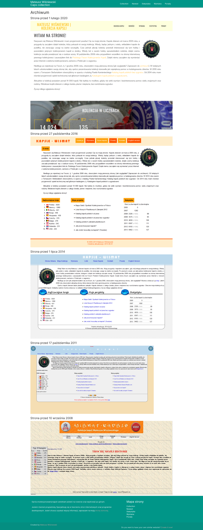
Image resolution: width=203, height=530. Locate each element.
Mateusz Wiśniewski (48, 525)
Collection (124, 4)
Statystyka (146, 4)
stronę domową (101, 510)
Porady (168, 4)
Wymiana (157, 4)
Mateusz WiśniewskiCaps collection (43, 3)
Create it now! (167, 527)
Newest (135, 4)
